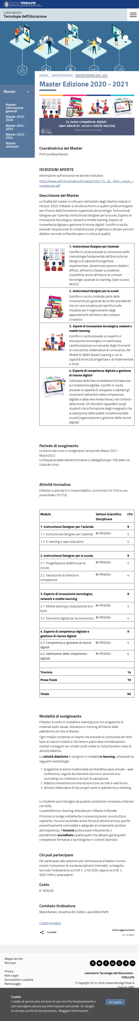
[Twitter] (93, 963)
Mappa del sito (14, 959)
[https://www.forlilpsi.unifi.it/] (23, 4)
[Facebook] (106, 963)
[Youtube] (99, 963)
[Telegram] (126, 963)
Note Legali (11, 975)
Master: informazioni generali (14, 107)
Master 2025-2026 (15, 118)
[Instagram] (119, 963)
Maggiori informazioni (73, 1010)
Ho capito (115, 1002)
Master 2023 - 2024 (16, 136)
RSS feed (10, 963)
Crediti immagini (50, 923)
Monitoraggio (13, 984)
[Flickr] (132, 963)
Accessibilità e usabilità (19, 980)
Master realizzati (62, 75)
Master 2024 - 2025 (16, 127)
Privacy (9, 971)
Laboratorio (25, 14)
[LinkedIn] (113, 963)
